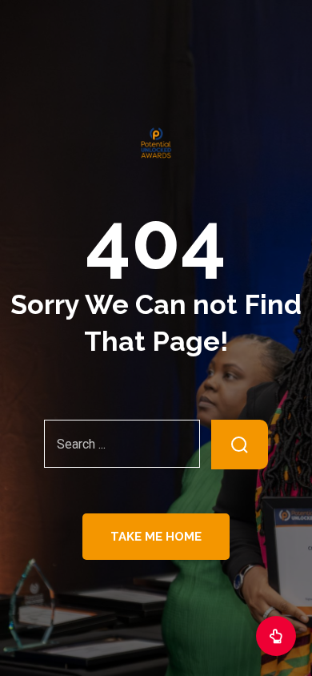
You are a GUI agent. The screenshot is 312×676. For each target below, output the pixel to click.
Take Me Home (156, 536)
